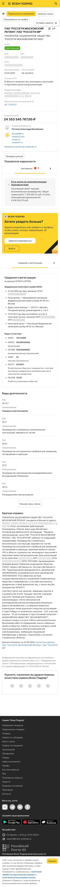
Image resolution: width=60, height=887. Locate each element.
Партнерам (7, 790)
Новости (6, 782)
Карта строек (8, 741)
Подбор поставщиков (12, 745)
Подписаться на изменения (21, 13)
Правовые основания (12, 786)
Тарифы (6, 765)
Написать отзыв (45, 14)
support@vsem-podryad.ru (19, 839)
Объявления (8, 753)
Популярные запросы (12, 777)
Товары (5, 757)
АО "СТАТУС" (10, 104)
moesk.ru (16, 139)
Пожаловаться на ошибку (16, 19)
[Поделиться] (54, 28)
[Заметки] (49, 28)
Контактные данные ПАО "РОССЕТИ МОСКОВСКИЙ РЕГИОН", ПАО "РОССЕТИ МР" (29, 645)
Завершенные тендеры (13, 729)
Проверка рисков (14, 156)
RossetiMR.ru (18, 133)
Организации (8, 749)
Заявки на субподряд (12, 737)
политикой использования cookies (19, 877)
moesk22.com (18, 136)
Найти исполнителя (11, 761)
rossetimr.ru (17, 142)
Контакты (6, 794)
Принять (52, 861)
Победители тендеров (12, 725)
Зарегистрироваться (20, 240)
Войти (12, 248)
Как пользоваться (10, 769)
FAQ (4, 773)
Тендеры (6, 733)
